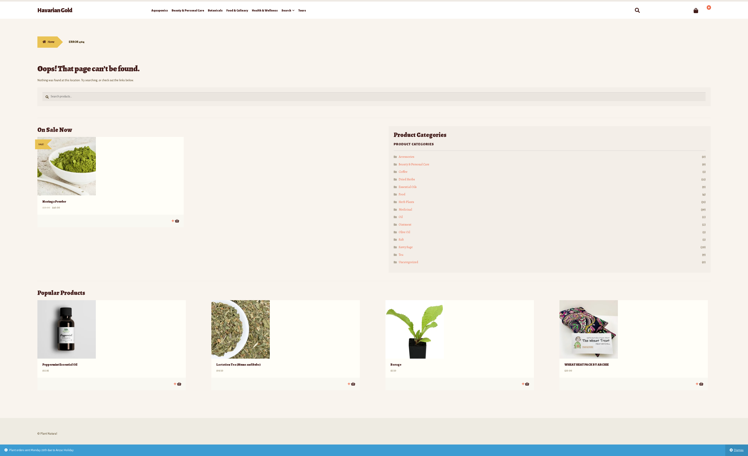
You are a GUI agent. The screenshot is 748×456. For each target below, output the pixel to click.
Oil (401, 217)
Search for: (637, 10)
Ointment (405, 224)
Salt (401, 239)
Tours (302, 10)
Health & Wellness (265, 10)
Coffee (403, 172)
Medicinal (405, 209)
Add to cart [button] (177, 221)
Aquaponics (159, 10)
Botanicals (215, 10)
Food (402, 194)
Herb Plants (406, 202)
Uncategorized (408, 262)
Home (51, 41)
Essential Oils (408, 187)
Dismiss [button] (739, 450)
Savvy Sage (406, 247)
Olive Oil (404, 232)
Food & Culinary (237, 10)
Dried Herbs (407, 179)
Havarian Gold (54, 10)
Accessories (406, 157)
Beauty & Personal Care (188, 10)
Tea (401, 255)
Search (286, 10)
